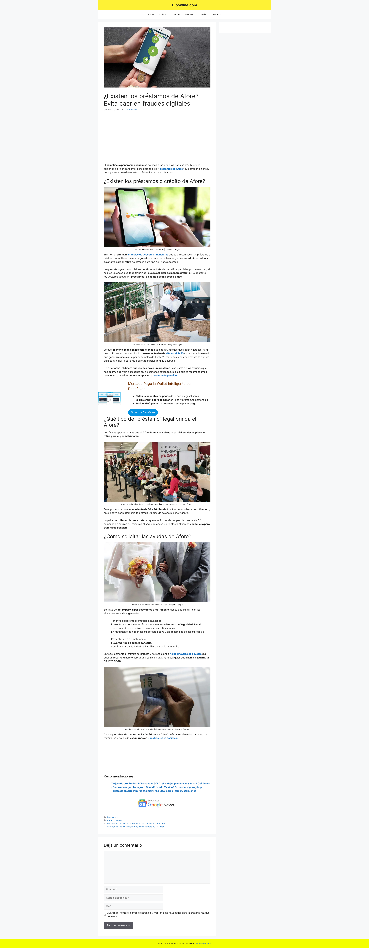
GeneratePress (203, 943)
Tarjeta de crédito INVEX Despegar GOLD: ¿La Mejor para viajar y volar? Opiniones (160, 783)
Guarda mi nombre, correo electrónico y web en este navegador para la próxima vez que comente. (158, 914)
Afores (110, 820)
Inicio (151, 14)
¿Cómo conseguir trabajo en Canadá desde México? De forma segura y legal (157, 787)
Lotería (202, 14)
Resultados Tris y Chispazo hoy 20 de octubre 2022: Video (136, 823)
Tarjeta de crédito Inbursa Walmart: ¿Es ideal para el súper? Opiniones (153, 790)
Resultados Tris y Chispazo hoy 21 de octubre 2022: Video (135, 826)
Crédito (163, 14)
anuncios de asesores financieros (148, 254)
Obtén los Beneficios (143, 412)
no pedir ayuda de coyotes (186, 653)
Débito (176, 14)
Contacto (216, 14)
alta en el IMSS (175, 353)
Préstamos (112, 817)
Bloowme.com (184, 5)
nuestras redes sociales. (163, 738)
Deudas (189, 14)
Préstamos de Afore (171, 168)
